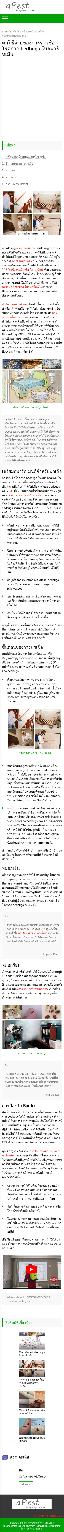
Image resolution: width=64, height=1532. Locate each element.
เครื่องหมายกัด (21, 261)
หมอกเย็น (9, 170)
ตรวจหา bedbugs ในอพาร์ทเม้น (22, 287)
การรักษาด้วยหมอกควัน (33, 989)
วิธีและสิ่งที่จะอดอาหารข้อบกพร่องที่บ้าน (32, 1412)
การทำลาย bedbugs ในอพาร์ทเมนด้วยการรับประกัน (31, 1383)
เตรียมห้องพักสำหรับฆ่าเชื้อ (24, 495)
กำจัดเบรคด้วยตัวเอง (14, 304)
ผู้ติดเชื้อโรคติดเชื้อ (17, 269)
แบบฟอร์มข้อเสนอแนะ (48, 1515)
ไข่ (11, 491)
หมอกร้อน (10, 177)
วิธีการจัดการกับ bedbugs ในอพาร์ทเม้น (32, 1354)
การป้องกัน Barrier (15, 184)
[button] (5, 213)
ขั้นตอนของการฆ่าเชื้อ (17, 163)
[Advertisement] (32, 91)
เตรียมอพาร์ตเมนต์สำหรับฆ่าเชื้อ (24, 156)
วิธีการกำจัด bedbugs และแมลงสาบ (32, 1439)
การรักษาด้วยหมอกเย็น (31, 933)
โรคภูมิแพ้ (36, 269)
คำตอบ (26, 1484)
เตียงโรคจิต (23, 248)
